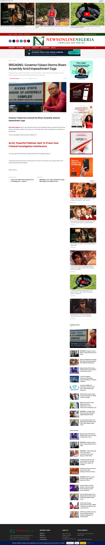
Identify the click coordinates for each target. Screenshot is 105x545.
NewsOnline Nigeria (15, 78)
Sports (53, 47)
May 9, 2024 (24, 78)
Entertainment (45, 47)
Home (10, 60)
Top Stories (19, 47)
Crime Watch (35, 47)
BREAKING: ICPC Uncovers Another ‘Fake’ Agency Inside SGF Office (87, 478)
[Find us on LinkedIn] (21, 41)
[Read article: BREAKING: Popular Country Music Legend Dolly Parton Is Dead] (74, 353)
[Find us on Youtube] (24, 41)
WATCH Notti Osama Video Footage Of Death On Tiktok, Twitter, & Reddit (88, 395)
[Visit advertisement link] (52, 52)
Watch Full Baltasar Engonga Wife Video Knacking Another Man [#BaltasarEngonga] (88, 361)
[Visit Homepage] (63, 41)
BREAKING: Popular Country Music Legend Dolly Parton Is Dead (88, 352)
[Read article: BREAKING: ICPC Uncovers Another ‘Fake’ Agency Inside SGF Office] (74, 479)
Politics (27, 47)
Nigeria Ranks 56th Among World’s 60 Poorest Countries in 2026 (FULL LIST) (88, 369)
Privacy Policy (27, 34)
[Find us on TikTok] (28, 41)
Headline (14, 60)
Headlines (12, 47)
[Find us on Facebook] (10, 41)
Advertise (15, 34)
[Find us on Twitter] (13, 41)
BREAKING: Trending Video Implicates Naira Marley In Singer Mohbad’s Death (87, 413)
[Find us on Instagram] (17, 41)
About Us (11, 34)
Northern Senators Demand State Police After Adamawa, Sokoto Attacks (88, 470)
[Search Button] (95, 47)
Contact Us (20, 34)
